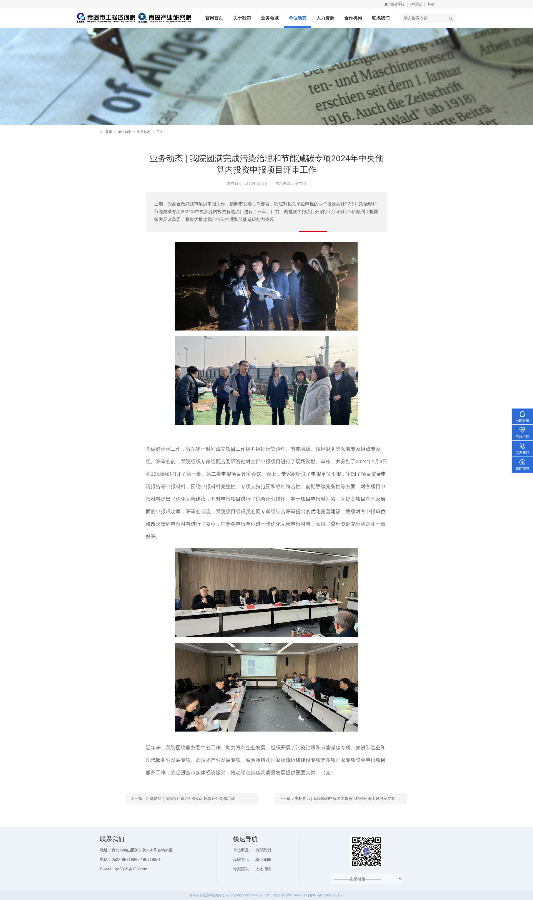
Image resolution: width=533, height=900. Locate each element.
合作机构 (353, 18)
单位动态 (297, 18)
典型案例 (263, 850)
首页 (108, 132)
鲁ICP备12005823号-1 (327, 895)
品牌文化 (241, 859)
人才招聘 (263, 869)
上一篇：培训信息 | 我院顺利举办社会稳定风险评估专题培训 (182, 798)
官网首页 (214, 18)
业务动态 (143, 132)
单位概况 (241, 850)
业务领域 (270, 18)
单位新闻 (263, 859)
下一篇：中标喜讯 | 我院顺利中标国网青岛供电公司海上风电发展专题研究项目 (343, 798)
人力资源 (325, 18)
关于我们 (242, 18)
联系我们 (381, 18)
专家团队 (241, 869)
